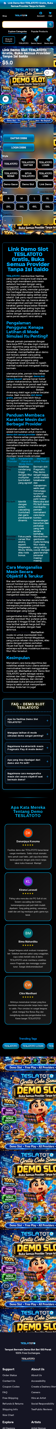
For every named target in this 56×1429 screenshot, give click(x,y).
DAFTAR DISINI (18, 138)
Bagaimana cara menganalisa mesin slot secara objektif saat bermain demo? (25, 776)
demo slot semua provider (20, 434)
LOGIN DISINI (18, 147)
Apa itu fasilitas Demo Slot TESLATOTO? (22, 721)
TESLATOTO (13, 276)
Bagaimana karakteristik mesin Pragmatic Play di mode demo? (25, 748)
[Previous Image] (5, 99)
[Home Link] (21, 15)
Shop (4, 16)
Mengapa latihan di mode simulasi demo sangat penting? (25, 734)
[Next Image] (50, 99)
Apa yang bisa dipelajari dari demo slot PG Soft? (23, 761)
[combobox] (24, 24)
